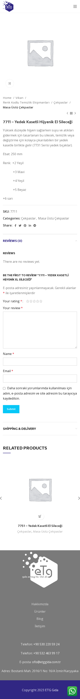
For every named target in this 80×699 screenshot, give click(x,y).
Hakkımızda (39, 604)
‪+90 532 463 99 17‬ (46, 653)
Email (8, 371)
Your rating (12, 301)
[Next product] (75, 113)
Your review (13, 308)
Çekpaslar (61, 102)
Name (8, 354)
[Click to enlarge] (10, 83)
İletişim (40, 626)
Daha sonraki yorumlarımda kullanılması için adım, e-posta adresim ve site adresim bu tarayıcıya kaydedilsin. (40, 393)
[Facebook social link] (15, 225)
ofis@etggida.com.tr (46, 662)
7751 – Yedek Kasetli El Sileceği (40, 525)
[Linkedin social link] (30, 225)
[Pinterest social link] (25, 225)
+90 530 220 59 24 (46, 644)
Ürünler (40, 611)
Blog (40, 619)
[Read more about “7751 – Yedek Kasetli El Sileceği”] (40, 516)
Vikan (20, 98)
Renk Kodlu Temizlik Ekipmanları (26, 102)
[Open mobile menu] (75, 6)
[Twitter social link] (20, 225)
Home (7, 98)
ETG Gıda (51, 690)
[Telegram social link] (34, 225)
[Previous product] (67, 113)
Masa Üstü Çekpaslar (18, 107)
